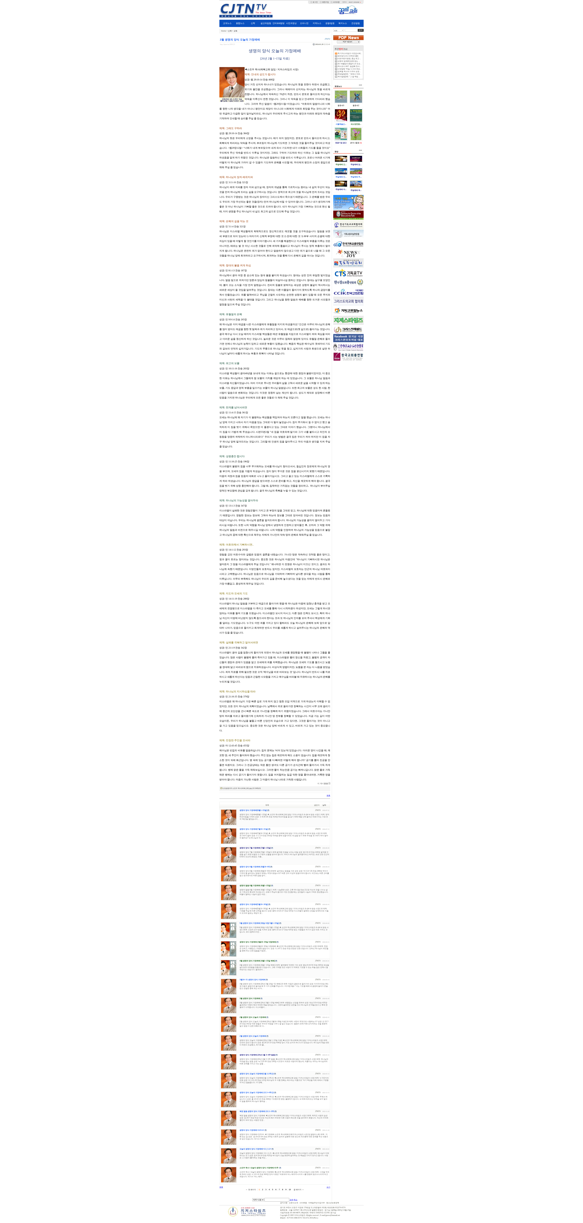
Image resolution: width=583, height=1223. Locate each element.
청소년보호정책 (332, 1203)
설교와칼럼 (266, 23)
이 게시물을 (322, 783)
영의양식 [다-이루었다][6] (348, 56)
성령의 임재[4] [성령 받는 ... (349, 61)
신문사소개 (293, 1203)
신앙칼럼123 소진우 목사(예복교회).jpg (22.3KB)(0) (242, 788)
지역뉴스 (317, 23)
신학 (253, 23)
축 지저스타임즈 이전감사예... (350, 53)
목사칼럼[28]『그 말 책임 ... (349, 77)
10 (290, 1190)
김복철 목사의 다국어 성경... (349, 71)
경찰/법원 (329, 23)
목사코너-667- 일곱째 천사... (349, 66)
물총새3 (341, 105)
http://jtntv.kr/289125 (227, 44)
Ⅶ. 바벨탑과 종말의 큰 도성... (349, 64)
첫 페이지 (252, 1190)
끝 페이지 (297, 1190)
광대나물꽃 (354, 143)
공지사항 (283, 1203)
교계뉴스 (227, 23)
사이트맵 (303, 1203)
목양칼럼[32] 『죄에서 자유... (349, 74)
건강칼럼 (355, 23)
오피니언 (304, 23)
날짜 (324, 805)
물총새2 (356, 105)
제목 (335, 31)
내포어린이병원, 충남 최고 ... (349, 59)
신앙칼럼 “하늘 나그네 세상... (349, 69)
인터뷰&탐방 (279, 23)
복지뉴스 (342, 23)
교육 (235, 31)
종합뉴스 (240, 23)
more (360, 85)
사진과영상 (291, 23)
